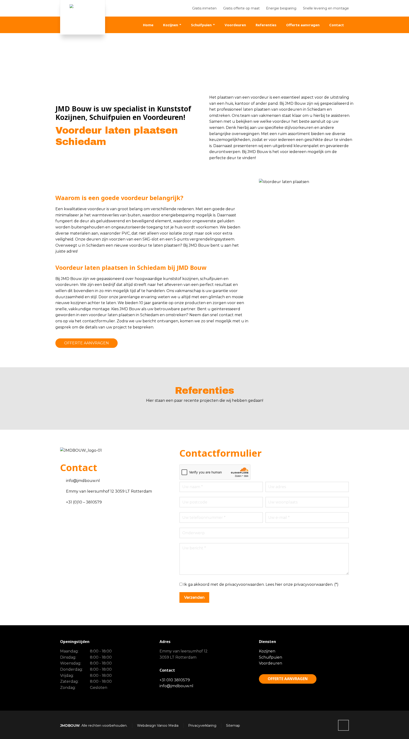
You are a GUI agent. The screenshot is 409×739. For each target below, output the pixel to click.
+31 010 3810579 (175, 680)
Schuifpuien (270, 657)
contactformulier (98, 321)
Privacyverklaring (202, 725)
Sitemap (233, 725)
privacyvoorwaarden (313, 584)
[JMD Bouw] (83, 17)
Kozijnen (267, 651)
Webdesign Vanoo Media (157, 725)
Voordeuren (270, 663)
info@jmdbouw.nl (176, 686)
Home (291, 66)
